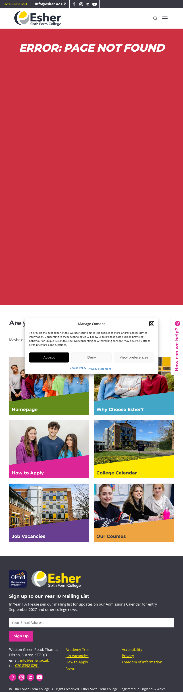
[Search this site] (155, 18)
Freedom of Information (142, 662)
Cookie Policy (78, 367)
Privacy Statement (99, 368)
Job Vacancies (77, 655)
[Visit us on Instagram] (81, 4)
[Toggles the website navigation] (165, 18)
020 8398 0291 (15, 4)
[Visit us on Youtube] (94, 4)
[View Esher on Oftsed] (18, 572)
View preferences (134, 357)
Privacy (128, 655)
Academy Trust (78, 649)
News (70, 668)
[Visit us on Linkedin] (87, 4)
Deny (91, 357)
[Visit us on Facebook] (74, 4)
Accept (49, 357)
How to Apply (77, 662)
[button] (152, 323)
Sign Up (21, 636)
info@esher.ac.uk (50, 4)
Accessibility (132, 649)
